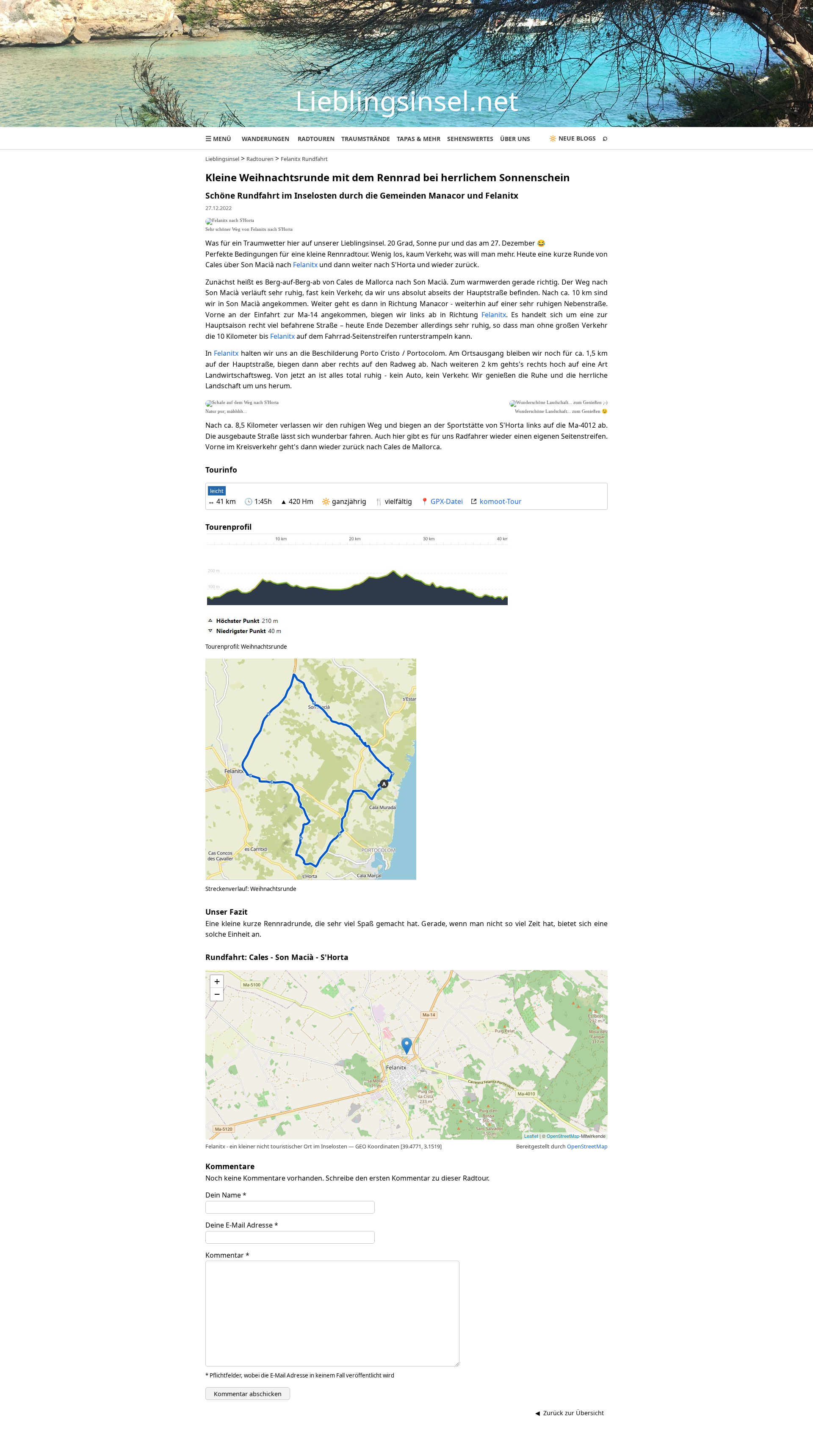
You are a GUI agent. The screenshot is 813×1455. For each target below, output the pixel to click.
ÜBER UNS (515, 139)
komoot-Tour (501, 501)
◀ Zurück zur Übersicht (569, 1413)
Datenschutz (439, 1447)
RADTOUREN (316, 139)
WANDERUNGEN (265, 139)
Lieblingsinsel (222, 159)
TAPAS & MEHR (418, 139)
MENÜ (218, 138)
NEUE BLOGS (577, 138)
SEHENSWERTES (470, 139)
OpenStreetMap (563, 1135)
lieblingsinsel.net (581, 1447)
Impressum (393, 1447)
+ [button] (217, 981)
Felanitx (305, 264)
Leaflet (531, 1135)
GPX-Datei (447, 501)
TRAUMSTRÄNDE (365, 139)
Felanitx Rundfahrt (304, 159)
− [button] (217, 994)
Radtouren (260, 159)
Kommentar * (227, 1255)
